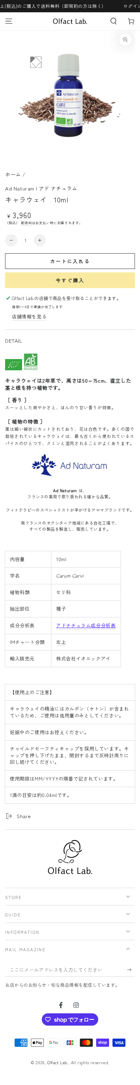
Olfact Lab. (58, 1062)
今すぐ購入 (70, 280)
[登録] (131, 969)
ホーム (13, 174)
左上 (61, 642)
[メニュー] (9, 21)
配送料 (26, 222)
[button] (113, 21)
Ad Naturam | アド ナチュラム (41, 188)
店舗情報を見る (29, 316)
